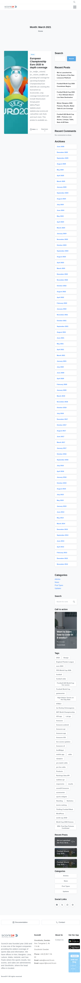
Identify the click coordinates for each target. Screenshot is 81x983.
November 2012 (62, 564)
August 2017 (61, 431)
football (59, 674)
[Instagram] (67, 905)
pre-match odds (62, 763)
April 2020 (60, 378)
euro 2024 (59, 666)
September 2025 (62, 158)
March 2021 (61, 355)
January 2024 (61, 233)
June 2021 (60, 338)
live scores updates (63, 742)
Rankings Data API (63, 775)
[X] (62, 905)
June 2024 (60, 210)
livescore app (61, 733)
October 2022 (61, 286)
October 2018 (61, 407)
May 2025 (60, 170)
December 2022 (62, 274)
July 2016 (60, 465)
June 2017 (60, 436)
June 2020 (60, 373)
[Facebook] (57, 905)
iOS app (59, 716)
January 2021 (61, 361)
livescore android (62, 725)
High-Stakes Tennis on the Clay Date (65, 698)
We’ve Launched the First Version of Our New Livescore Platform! (65, 75)
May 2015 (60, 500)
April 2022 (60, 297)
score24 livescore (62, 788)
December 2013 (62, 529)
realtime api (60, 780)
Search (59, 53)
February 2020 (62, 384)
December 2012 (62, 558)
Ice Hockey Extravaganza (65, 708)
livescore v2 (60, 746)
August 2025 (61, 164)
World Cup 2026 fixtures (65, 822)
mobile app (60, 754)
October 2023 (61, 245)
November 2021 (62, 315)
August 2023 (61, 257)
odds (70, 754)
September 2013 (62, 535)
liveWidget (60, 750)
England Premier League (65, 662)
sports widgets (61, 796)
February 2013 (62, 552)
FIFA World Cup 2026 (63, 670)
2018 (58, 658)
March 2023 (61, 268)
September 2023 (62, 251)
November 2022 (62, 280)
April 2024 (60, 222)
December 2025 (62, 152)
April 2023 (60, 262)
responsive (60, 784)
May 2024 (60, 216)
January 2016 (61, 477)
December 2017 (62, 419)
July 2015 (60, 494)
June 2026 (60, 146)
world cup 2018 (61, 818)
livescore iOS (61, 737)
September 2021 (62, 326)
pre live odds (61, 767)
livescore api (60, 729)
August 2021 (61, 332)
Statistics (70, 801)
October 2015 (61, 483)
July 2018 (60, 413)
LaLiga (68, 716)
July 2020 (60, 367)
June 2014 (60, 512)
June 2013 (60, 541)
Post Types (59, 585)
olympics (59, 758)
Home (40, 31)
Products (59, 771)
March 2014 (61, 523)
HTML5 (58, 704)
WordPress (60, 813)
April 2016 (60, 471)
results (70, 784)
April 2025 (60, 175)
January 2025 (61, 187)
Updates (58, 588)
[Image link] (74, 941)
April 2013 (60, 547)
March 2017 (61, 442)
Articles (57, 579)
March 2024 (61, 228)
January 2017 (61, 448)
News (57, 582)
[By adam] (8, 129)
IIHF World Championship (65, 712)
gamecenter (60, 693)
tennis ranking (61, 805)
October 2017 (61, 425)
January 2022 (61, 309)
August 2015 (61, 489)
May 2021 (60, 344)
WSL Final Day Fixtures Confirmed (65, 827)
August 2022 (61, 291)
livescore (59, 720)
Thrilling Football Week (64, 809)
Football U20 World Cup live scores (65, 684)
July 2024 (60, 204)
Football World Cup (63, 689)
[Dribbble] (73, 905)
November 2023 (62, 239)
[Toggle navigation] (75, 7)
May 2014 (60, 518)
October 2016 (61, 454)
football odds (61, 679)
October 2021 (61, 320)
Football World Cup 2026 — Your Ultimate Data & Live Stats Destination (66, 94)
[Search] (74, 602)
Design (66, 658)
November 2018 (62, 402)
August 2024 (61, 199)
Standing (59, 801)
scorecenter (60, 792)
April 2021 (60, 349)
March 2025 (61, 181)
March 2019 (61, 396)
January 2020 (61, 390)
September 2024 (62, 193)
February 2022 (62, 303)
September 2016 (62, 460)
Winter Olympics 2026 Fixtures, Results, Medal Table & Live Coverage (65, 105)
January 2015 (61, 506)
